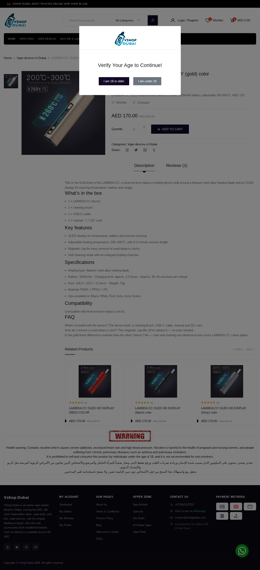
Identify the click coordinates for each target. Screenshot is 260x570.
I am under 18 (147, 81)
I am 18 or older (114, 81)
